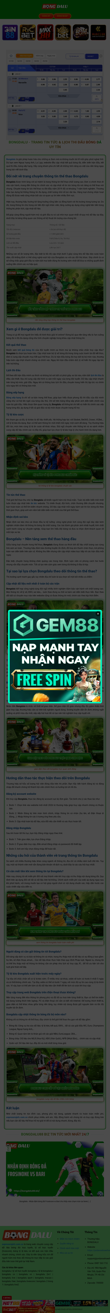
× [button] (98, 614)
